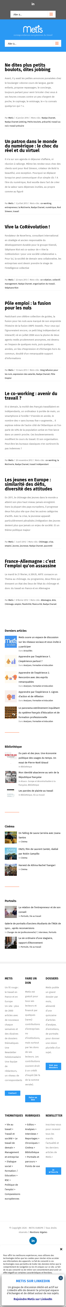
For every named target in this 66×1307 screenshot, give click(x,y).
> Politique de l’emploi (11, 1185)
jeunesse (24, 546)
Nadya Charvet (48, 118)
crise (51, 542)
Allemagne (46, 600)
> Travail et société (10, 1134)
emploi (8, 546)
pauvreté (48, 546)
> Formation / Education (11, 1171)
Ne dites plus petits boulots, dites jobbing (27, 67)
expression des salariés (24, 374)
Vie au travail (35, 916)
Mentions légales (38, 1232)
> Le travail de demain (11, 1143)
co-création (45, 280)
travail (16, 211)
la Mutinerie (24, 207)
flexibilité (26, 604)
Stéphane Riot (11, 288)
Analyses (28, 665)
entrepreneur (11, 207)
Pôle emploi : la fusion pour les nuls (28, 305)
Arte (54, 600)
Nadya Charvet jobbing (15, 122)
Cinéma (24, 842)
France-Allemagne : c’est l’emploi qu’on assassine (30, 564)
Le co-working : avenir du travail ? (31, 396)
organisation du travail (44, 284)
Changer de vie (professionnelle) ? (22, 932)
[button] (61, 1249)
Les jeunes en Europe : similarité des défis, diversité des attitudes (28, 484)
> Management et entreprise (12, 1152)
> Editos (29, 1124)
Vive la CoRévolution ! (27, 227)
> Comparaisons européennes (12, 1194)
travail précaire (17, 126)
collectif (56, 280)
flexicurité (37, 604)
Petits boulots (34, 122)
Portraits (25, 916)
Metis (10, 118)
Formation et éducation (43, 665)
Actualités (28, 651)
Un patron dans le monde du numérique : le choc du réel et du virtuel (31, 146)
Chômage (43, 542)
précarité (46, 122)
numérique (50, 207)
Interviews (43, 932)
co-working (46, 203)
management (11, 284)
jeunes (15, 546)
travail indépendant (39, 464)
